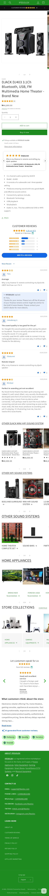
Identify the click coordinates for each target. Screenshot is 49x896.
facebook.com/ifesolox (24, 804)
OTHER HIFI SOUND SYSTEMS (17, 472)
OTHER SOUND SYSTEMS (20, 516)
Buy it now (24, 132)
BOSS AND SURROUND (12, 501)
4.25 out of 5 (31, 231)
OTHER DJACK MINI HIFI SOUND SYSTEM (22, 423)
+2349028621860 (23, 794)
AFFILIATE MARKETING (13, 859)
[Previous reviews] (3, 160)
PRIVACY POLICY (11, 843)
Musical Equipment (23, 771)
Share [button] (6, 218)
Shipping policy (24, 893)
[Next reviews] (45, 160)
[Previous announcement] (4, 7)
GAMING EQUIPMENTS (31, 641)
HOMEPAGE (43, 608)
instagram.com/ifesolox (25, 813)
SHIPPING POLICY (11, 854)
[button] (4, 2)
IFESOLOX (10, 889)
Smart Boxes (20, 768)
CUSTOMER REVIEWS (12, 833)
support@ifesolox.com (20, 789)
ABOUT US (8, 827)
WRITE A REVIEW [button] (24, 255)
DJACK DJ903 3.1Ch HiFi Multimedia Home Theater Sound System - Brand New (11, 453)
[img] (7, 270)
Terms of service (12, 893)
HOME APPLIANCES (16, 560)
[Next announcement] (44, 7)
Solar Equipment (21, 765)
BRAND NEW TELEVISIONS (12, 594)
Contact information (37, 893)
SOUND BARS (28, 545)
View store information (13, 146)
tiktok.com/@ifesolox (20, 809)
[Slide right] (29, 74)
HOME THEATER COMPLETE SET (9, 547)
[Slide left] (19, 74)
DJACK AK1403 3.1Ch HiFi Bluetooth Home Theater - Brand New (31, 453)
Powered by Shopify (19, 889)
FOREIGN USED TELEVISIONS (33, 594)
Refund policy (32, 889)
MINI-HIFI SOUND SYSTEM (30, 503)
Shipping (4, 108)
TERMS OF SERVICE (12, 838)
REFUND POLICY (11, 848)
